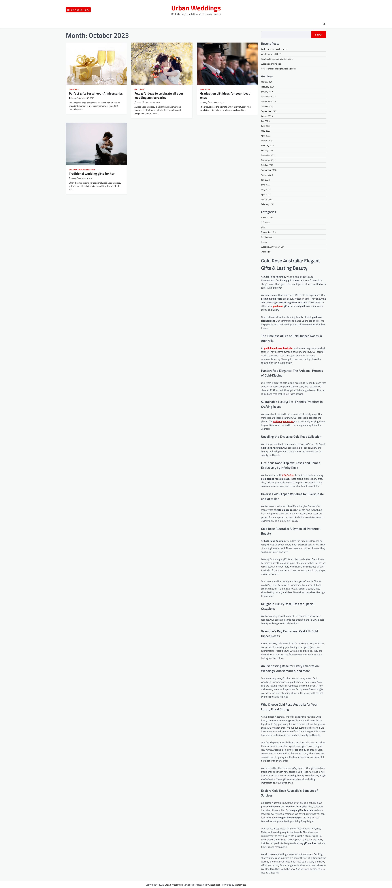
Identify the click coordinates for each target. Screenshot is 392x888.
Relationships (267, 237)
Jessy (73, 98)
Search (318, 34)
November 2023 (268, 101)
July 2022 (265, 179)
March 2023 (266, 140)
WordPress (240, 884)
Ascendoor (214, 884)
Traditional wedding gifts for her (92, 173)
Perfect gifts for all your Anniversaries (96, 93)
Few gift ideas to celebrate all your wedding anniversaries (158, 95)
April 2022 (265, 194)
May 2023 (265, 130)
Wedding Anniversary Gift (82, 169)
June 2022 (265, 184)
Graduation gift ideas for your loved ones (225, 95)
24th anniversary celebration (274, 49)
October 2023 (267, 106)
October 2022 (267, 165)
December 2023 (268, 96)
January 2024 (267, 91)
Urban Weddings (196, 8)
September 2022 (268, 170)
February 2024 (267, 86)
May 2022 (265, 189)
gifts (263, 227)
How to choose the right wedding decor (278, 68)
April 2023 (265, 135)
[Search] (324, 24)
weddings (265, 251)
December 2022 (268, 155)
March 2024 (266, 81)
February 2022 (267, 204)
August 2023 (267, 116)
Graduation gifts (268, 232)
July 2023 (265, 121)
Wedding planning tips (271, 63)
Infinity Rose (288, 475)
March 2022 (266, 199)
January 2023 (267, 150)
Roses (264, 241)
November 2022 (268, 160)
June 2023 (265, 125)
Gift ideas (74, 89)
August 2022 (267, 174)
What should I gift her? (271, 54)
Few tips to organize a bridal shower (277, 58)
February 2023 (267, 145)
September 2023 (268, 111)
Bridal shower (267, 217)
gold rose (278, 306)
